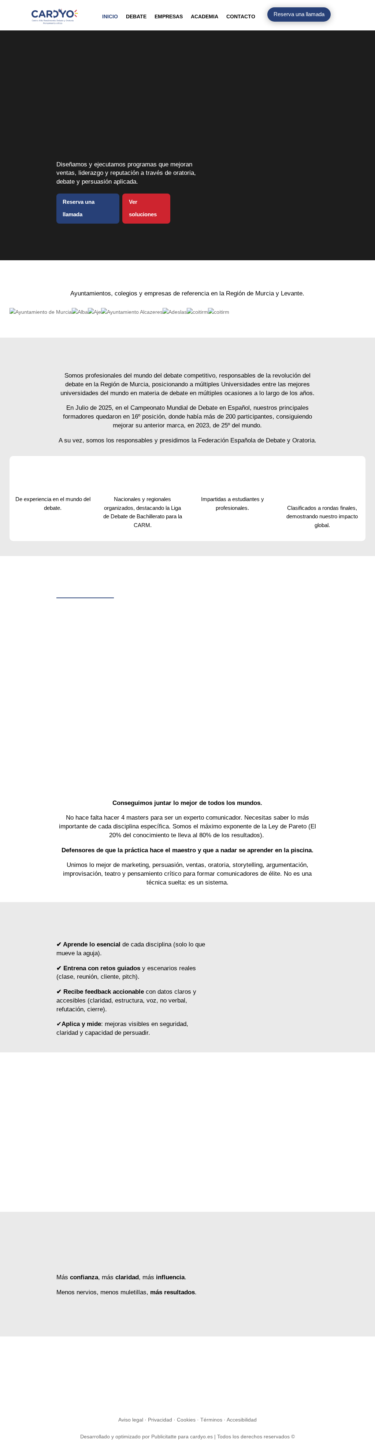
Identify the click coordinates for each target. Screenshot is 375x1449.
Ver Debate (81, 705)
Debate (136, 16)
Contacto (240, 16)
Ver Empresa (176, 722)
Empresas (169, 16)
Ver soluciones (143, 208)
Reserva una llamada (299, 14)
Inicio (110, 16)
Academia (204, 16)
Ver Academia (269, 713)
